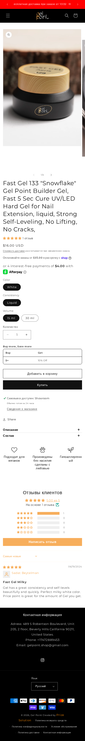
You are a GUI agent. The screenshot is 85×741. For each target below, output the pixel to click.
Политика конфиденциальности (29, 726)
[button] (8, 15)
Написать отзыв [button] (42, 542)
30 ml (30, 318)
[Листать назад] (33, 175)
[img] (12, 567)
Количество (10, 326)
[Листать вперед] (51, 175)
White (12, 287)
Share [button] (12, 419)
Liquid (12, 302)
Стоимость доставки (14, 251)
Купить (42, 385)
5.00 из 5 (53, 500)
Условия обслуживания (64, 726)
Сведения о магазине (22, 409)
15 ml (11, 318)
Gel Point (37, 715)
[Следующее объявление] (77, 4)
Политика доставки (29, 732)
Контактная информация (57, 732)
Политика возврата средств (51, 720)
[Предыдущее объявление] (7, 4)
